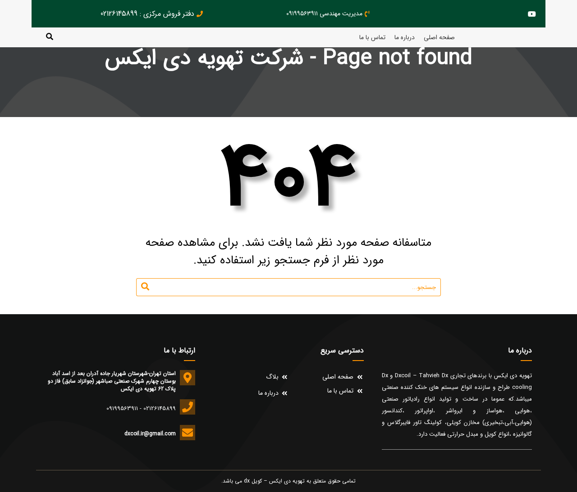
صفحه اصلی (439, 37)
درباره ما (404, 37)
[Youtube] (531, 14)
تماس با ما (372, 37)
